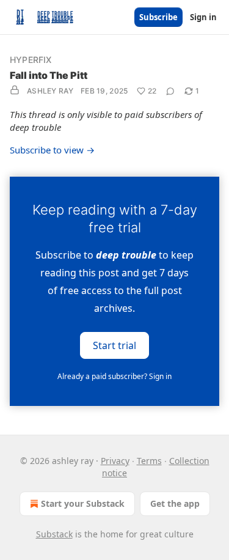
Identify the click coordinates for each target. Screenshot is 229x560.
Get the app (175, 503)
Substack (54, 534)
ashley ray (50, 90)
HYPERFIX (31, 59)
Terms (149, 460)
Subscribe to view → (52, 150)
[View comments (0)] (170, 91)
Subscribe (158, 17)
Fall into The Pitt (48, 75)
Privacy (115, 460)
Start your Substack (83, 503)
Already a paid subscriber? (114, 376)
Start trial (114, 345)
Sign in (203, 17)
